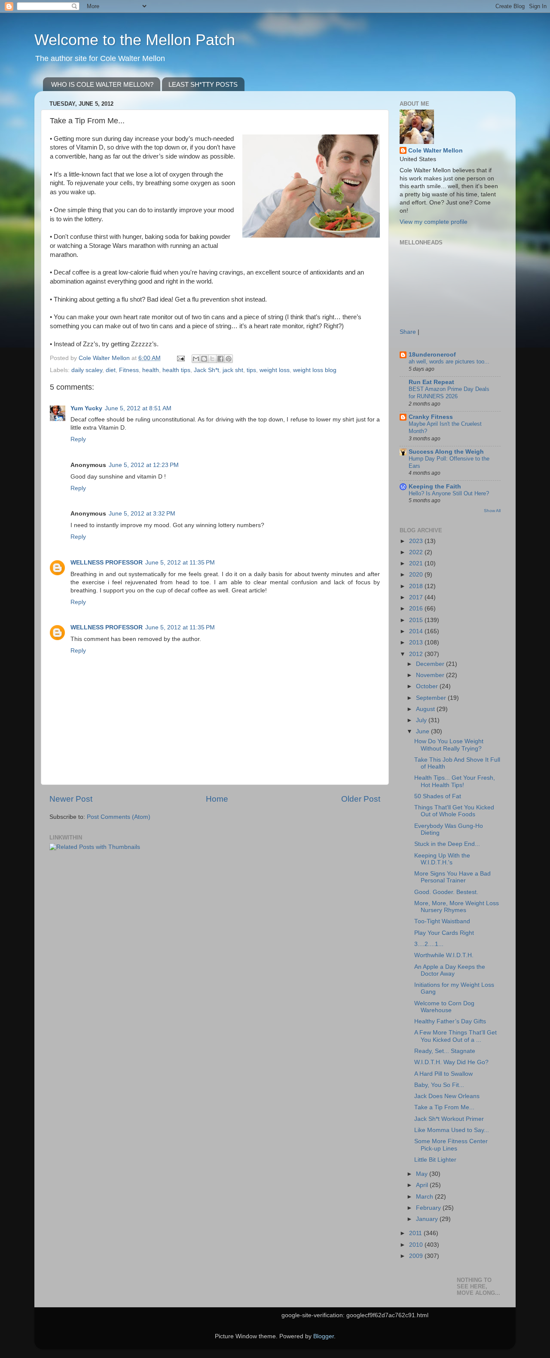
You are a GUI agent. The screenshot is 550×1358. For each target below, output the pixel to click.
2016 (417, 608)
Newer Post (70, 798)
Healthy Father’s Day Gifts (450, 1021)
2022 (417, 552)
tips (251, 370)
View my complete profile (434, 222)
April (423, 1185)
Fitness (129, 370)
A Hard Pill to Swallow (443, 1074)
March (425, 1196)
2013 (417, 642)
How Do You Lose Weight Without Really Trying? (448, 744)
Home (217, 798)
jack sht (233, 370)
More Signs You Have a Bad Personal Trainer (452, 877)
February (429, 1208)
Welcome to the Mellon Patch (134, 40)
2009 (417, 1256)
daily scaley (86, 370)
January (428, 1219)
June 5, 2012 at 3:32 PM (142, 513)
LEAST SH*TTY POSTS (203, 84)
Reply (78, 439)
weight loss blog (314, 370)
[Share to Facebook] (220, 358)
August (426, 709)
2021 (417, 563)
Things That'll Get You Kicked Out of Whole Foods (454, 811)
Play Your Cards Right (444, 933)
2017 (417, 597)
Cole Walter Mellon (435, 150)
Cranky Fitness (431, 417)
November (431, 675)
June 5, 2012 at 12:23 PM (144, 465)
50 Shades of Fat (437, 796)
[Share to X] (212, 358)
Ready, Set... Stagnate (444, 1051)
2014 (417, 631)
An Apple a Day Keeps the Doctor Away (449, 970)
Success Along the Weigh (446, 452)
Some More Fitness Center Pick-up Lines (451, 1144)
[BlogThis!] (204, 358)
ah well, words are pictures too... (449, 361)
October (428, 686)
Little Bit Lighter (435, 1160)
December (431, 664)
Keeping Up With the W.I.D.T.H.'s (442, 859)
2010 (417, 1245)
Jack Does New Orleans (447, 1096)
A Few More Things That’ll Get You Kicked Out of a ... (455, 1036)
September (432, 698)
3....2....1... (428, 944)
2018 (417, 586)
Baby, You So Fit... (439, 1085)
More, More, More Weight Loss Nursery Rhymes (456, 906)
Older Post (360, 798)
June (423, 731)
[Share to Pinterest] (228, 358)
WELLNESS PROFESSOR (106, 562)
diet (111, 370)
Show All (492, 510)
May (422, 1174)
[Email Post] (180, 358)
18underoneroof (432, 354)
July (422, 720)
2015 (417, 620)
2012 (417, 654)
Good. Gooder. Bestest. (446, 892)
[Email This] (196, 358)
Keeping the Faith (435, 486)
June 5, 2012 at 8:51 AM (138, 408)
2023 (417, 541)
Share (408, 332)
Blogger (323, 1336)
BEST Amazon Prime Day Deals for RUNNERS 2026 (449, 393)
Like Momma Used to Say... (451, 1130)
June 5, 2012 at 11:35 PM (180, 562)
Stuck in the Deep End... (447, 844)
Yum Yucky (86, 408)
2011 (416, 1233)
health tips (176, 370)
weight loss (275, 370)
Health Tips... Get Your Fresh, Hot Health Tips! (454, 781)
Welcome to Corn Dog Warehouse (444, 1006)
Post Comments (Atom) (118, 817)
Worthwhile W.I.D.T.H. (444, 955)
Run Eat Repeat (431, 382)
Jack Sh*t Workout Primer (449, 1119)
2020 (417, 574)
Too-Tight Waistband (442, 921)
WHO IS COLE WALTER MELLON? (102, 84)
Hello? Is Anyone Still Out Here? (449, 493)
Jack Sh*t (206, 370)
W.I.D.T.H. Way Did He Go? (451, 1062)
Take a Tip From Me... (444, 1107)
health (150, 370)
